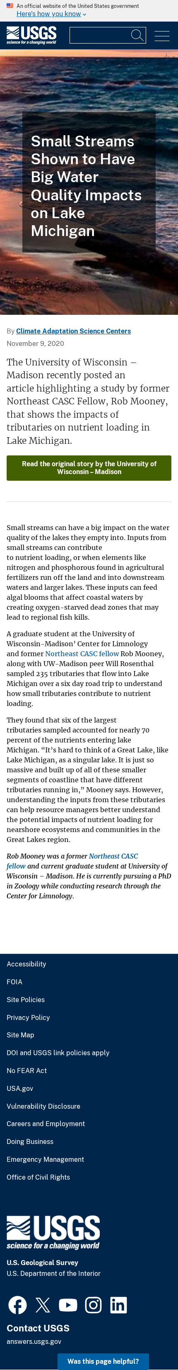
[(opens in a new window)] (18, 1304)
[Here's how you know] (89, 11)
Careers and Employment (46, 1124)
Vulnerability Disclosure (43, 1106)
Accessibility (26, 964)
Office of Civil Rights (38, 1177)
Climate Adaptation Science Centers (73, 331)
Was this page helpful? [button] (103, 1361)
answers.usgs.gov (34, 1342)
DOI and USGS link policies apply (58, 1053)
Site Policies (26, 1000)
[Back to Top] (148, 1339)
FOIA (14, 982)
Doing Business (30, 1142)
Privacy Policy (28, 1018)
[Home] (31, 42)
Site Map (20, 1035)
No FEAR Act (27, 1071)
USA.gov (20, 1089)
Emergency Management (45, 1159)
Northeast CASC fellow (82, 654)
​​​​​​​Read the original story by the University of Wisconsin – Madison (89, 467)
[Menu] (162, 36)
